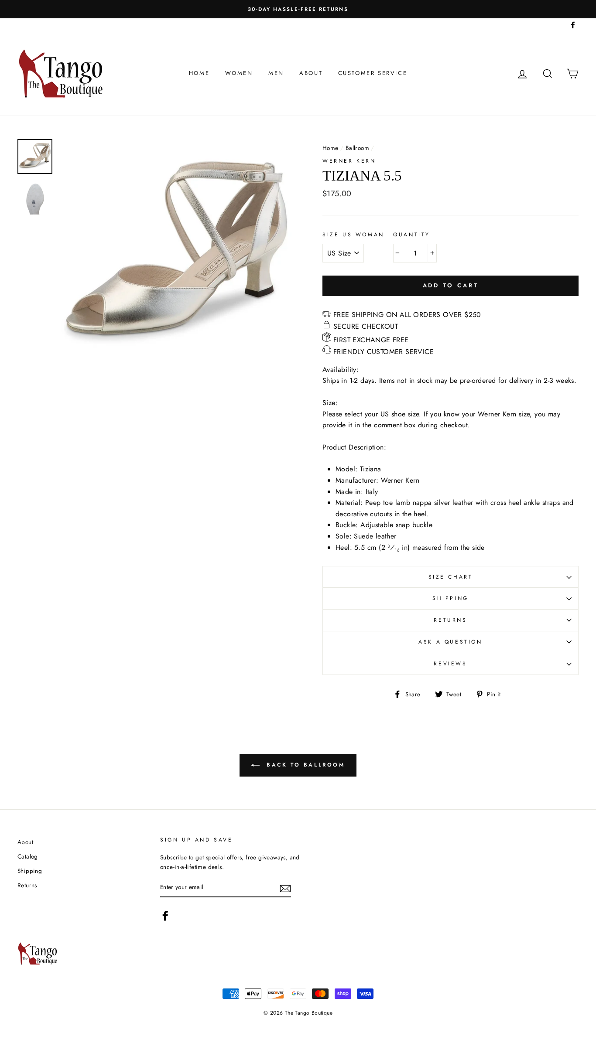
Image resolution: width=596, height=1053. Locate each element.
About (310, 73)
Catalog (27, 856)
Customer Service (373, 73)
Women (239, 73)
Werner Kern (349, 161)
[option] (298, 9)
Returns (450, 620)
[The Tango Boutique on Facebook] (165, 915)
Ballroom (357, 147)
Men (276, 73)
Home (199, 73)
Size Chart (450, 577)
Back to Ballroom (304, 764)
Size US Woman (353, 235)
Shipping (450, 598)
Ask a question (450, 642)
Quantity (411, 235)
